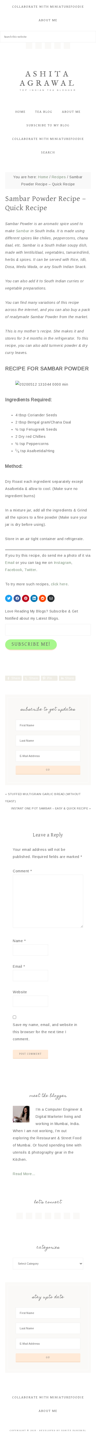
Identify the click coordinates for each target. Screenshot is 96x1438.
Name (19, 941)
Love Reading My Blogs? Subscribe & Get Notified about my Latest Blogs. (41, 614)
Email (10, 563)
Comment (22, 871)
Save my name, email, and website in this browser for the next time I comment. (45, 1032)
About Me (48, 1411)
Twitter (30, 570)
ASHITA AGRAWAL (48, 79)
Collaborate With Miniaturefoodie (48, 1397)
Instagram (62, 563)
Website (20, 992)
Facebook (13, 570)
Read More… (24, 1174)
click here (59, 584)
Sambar (22, 231)
